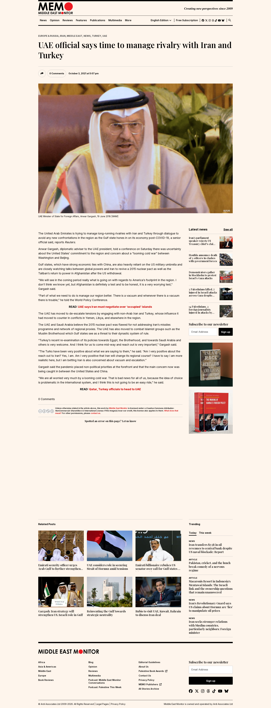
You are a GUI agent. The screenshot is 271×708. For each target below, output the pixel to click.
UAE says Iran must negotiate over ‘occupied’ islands (115, 306)
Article (193, 559)
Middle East (74, 36)
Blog (90, 662)
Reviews (68, 20)
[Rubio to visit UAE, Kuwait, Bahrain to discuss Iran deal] (158, 592)
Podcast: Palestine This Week (104, 687)
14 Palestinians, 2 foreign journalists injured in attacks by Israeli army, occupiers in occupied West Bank (202, 309)
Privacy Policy (146, 680)
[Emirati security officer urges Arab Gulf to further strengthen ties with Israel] (61, 546)
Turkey (96, 36)
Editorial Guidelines (149, 662)
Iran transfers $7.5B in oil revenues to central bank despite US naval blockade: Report (210, 548)
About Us (144, 666)
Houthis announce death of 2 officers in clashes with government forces (203, 258)
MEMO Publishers (148, 684)
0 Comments (56, 73)
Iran (63, 36)
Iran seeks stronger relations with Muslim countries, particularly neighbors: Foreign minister (210, 627)
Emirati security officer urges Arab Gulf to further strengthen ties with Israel (59, 567)
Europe (42, 675)
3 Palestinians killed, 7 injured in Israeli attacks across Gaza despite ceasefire (203, 292)
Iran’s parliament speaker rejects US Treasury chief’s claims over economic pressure (203, 240)
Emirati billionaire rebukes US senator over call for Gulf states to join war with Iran (158, 567)
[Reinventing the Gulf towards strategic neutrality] (109, 592)
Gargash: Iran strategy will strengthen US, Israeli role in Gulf (60, 613)
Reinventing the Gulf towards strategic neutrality (106, 613)
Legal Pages (102, 704)
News (43, 20)
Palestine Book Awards (151, 671)
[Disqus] (110, 466)
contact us (95, 413)
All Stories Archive (149, 688)
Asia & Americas (47, 666)
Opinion (54, 20)
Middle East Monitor (118, 408)
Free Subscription (187, 20)
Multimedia (115, 20)
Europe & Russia (48, 36)
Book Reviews (46, 680)
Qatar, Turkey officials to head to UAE (115, 389)
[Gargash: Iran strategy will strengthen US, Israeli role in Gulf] (61, 592)
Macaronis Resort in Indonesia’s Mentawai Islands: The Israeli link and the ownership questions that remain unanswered (211, 587)
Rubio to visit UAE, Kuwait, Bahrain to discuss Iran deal (158, 613)
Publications (97, 20)
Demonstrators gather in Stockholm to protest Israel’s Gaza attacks (202, 275)
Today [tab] (193, 532)
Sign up (225, 332)
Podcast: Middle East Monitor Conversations (104, 681)
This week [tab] (205, 532)
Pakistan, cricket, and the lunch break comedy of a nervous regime (209, 566)
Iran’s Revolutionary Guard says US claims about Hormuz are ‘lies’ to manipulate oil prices (211, 607)
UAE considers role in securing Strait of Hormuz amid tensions (107, 567)
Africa (41, 662)
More (128, 20)
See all (228, 229)
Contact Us (145, 675)
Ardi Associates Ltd (223, 704)
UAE (104, 36)
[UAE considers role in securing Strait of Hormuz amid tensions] (109, 546)
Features (81, 20)
